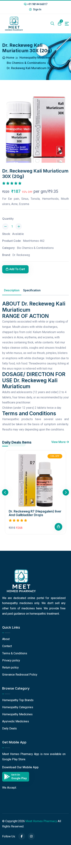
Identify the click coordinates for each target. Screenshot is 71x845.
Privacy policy (11, 660)
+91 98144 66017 (37, 4)
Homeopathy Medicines (35, 57)
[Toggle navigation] (67, 23)
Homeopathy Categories (17, 707)
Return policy (10, 667)
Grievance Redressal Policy (19, 674)
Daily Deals (9, 728)
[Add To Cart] (58, 527)
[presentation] (5, 492)
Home (9, 57)
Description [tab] (11, 290)
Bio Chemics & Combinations (26, 63)
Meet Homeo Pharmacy (41, 821)
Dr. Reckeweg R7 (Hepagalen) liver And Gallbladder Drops (35, 513)
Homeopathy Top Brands (17, 700)
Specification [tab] (32, 290)
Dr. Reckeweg (21, 255)
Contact (7, 646)
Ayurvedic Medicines (15, 721)
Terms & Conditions (14, 653)
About (6, 639)
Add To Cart (17, 269)
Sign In (37, 9)
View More (58, 442)
